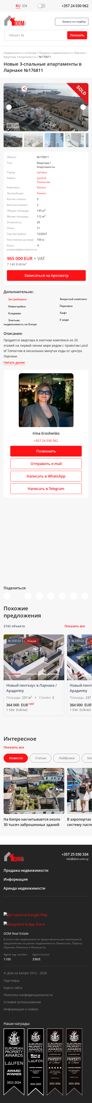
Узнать (41, 187)
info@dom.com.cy (77, 859)
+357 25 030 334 (75, 854)
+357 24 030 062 (75, 5)
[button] (83, 107)
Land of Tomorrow (43, 180)
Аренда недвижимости (24, 888)
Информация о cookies (21, 1009)
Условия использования (22, 1002)
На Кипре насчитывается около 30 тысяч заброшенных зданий (32, 822)
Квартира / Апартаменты (20, 57)
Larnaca (42, 172)
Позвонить (46, 451)
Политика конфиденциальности (28, 995)
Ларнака (79, 53)
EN (24, 5)
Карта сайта (13, 988)
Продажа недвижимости (55, 53)
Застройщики (17, 299)
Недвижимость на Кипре (20, 53)
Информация (16, 879)
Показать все (75, 626)
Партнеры (11, 980)
